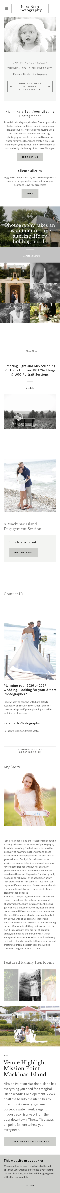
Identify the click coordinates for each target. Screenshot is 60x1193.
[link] (30, 8)
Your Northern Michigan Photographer (30, 86)
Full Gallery (23, 552)
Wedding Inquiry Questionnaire (30, 750)
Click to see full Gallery (30, 1141)
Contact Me (30, 157)
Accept (30, 1185)
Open (30, 193)
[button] (8, 8)
